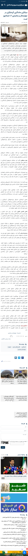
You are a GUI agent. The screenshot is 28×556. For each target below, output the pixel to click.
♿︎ (24, 552)
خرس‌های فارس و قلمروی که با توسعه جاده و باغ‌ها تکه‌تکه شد (13, 546)
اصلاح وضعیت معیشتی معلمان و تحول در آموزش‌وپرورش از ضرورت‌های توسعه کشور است (13, 538)
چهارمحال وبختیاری (22, 349)
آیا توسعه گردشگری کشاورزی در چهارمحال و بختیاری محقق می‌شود (8, 381)
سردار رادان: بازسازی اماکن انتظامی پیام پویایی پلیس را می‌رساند (14, 535)
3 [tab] (3, 454)
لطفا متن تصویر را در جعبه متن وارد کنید (18, 441)
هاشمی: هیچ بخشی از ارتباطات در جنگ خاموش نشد (15, 476)
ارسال (3, 447)
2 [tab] (5, 454)
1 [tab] (7, 454)
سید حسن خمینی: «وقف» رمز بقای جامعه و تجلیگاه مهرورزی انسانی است (15, 525)
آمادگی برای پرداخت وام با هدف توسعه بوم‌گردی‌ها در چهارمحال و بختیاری (21, 398)
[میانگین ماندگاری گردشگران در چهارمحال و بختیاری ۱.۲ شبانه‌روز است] (14, 33)
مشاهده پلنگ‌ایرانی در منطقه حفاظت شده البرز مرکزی (14, 532)
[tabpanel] (14, 468)
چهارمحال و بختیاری (12, 333)
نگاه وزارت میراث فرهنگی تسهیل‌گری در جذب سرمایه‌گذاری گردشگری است (21, 414)
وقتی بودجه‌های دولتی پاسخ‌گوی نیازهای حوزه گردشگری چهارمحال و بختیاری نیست (22, 382)
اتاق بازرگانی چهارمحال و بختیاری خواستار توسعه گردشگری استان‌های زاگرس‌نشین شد (9, 399)
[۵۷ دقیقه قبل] (14, 465)
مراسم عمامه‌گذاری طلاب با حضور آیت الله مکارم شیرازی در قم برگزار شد (14, 529)
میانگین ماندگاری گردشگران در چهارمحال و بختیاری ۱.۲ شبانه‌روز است (15, 16)
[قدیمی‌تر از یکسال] (20, 374)
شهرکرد (9, 347)
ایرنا (15, 5)
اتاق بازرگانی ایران (16, 347)
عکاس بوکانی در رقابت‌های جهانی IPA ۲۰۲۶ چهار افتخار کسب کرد (14, 518)
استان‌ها (19, 333)
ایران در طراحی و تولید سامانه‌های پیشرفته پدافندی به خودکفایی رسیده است (14, 542)
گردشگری (24, 347)
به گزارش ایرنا (24, 326)
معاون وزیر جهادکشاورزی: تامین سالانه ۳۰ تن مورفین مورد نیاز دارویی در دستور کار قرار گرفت (13, 521)
